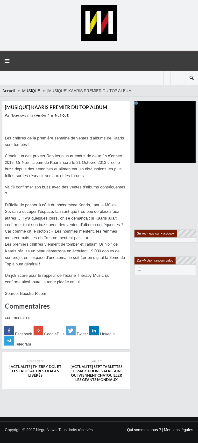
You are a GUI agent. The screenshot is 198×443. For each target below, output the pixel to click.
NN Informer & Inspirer (99, 23)
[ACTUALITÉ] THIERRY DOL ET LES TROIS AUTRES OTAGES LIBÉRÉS (35, 370)
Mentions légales (178, 430)
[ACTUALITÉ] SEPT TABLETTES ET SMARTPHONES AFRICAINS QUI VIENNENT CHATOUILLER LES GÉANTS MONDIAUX (96, 373)
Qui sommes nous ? (144, 430)
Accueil (8, 91)
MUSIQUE (31, 91)
